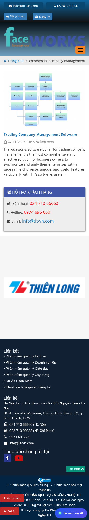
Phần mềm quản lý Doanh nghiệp (31, 362)
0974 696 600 (37, 212)
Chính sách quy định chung (29, 485)
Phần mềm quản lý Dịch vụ (26, 356)
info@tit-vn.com (25, 6)
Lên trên (74, 469)
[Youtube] (19, 458)
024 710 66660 (44, 203)
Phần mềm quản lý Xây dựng (27, 375)
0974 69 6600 (67, 6)
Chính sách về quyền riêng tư (28, 387)
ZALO (10, 511)
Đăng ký (44, 17)
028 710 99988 (20, 431)
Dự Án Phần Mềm (19, 381)
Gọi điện (13, 498)
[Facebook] (7, 458)
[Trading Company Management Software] (44, 99)
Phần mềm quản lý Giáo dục (27, 368)
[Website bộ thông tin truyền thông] (44, 480)
